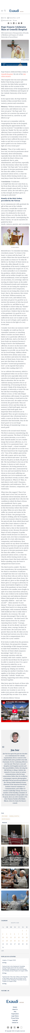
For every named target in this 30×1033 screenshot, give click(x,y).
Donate (15, 1007)
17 (3, 940)
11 (7, 937)
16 (26, 937)
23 (26, 940)
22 (22, 940)
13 (15, 937)
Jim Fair (4, 17)
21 (19, 940)
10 (3, 937)
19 (11, 940)
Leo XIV (18, 17)
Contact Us (15, 1022)
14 (19, 937)
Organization (15, 1014)
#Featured (5, 816)
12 (11, 937)
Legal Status (15, 1016)
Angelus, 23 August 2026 (9, 960)
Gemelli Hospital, (7, 74)
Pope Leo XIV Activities (8, 956)
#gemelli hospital (14, 816)
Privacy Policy (15, 1018)
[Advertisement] (15, 4)
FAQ (15, 1011)
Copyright (15, 1020)
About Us (15, 1009)
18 (7, 940)
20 (15, 940)
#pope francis (6, 819)
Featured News (12, 17)
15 (22, 937)
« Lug (2, 950)
